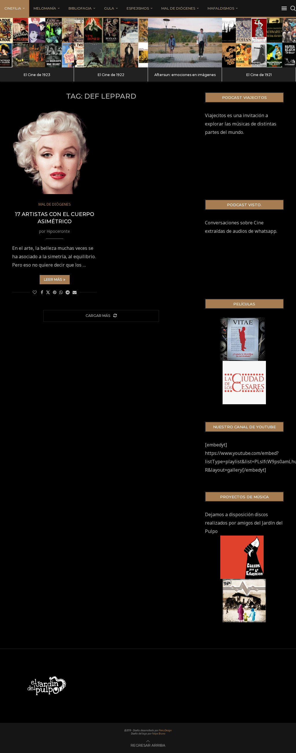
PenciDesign (165, 730)
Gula (109, 8)
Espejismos (138, 8)
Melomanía (45, 8)
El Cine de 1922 (111, 75)
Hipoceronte (58, 231)
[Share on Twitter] (48, 292)
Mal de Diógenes (178, 8)
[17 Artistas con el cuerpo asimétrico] (54, 151)
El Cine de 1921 (259, 75)
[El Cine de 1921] (259, 42)
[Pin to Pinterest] (54, 292)
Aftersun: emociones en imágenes (185, 75)
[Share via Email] (75, 292)
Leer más (53, 279)
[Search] (293, 8)
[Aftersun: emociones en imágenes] (185, 42)
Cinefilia (12, 8)
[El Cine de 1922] (111, 42)
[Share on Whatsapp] (61, 292)
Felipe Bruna (158, 733)
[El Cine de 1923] (37, 42)
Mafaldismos (221, 8)
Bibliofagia (80, 8)
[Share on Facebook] (42, 292)
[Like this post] (35, 292)
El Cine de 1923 (37, 75)
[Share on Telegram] (68, 292)
